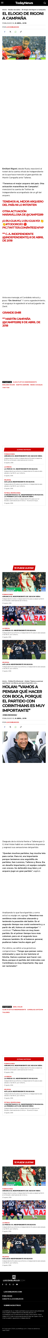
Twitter (5, 387)
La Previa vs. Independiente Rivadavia (21, 469)
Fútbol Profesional (12, 493)
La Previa (7, 467)
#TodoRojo (14, 224)
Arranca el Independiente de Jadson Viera (23, 456)
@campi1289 (34, 214)
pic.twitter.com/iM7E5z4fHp (23, 227)
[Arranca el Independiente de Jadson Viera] (24, 581)
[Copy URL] (20, 31)
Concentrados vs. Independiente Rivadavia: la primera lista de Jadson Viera (23, 495)
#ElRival (7, 480)
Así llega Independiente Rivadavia (19, 482)
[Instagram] (6, 1284)
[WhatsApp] (15, 31)
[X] (10, 31)
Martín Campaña (22, 385)
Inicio (4, 10)
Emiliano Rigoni (8, 385)
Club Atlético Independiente (25, 382)
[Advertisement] (24, 88)
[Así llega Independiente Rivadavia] (24, 649)
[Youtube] (17, 1284)
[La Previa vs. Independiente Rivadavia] (24, 615)
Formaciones (9, 454)
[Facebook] (4, 31)
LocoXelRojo (12, 27)
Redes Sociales (14, 10)
